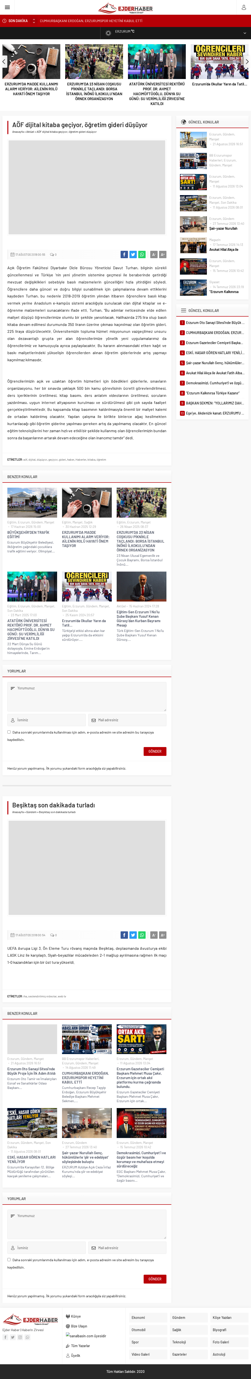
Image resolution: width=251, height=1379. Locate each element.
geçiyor (53, 459)
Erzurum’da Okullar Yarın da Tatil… (219, 84)
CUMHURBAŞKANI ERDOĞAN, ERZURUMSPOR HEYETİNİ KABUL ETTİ (85, 1077)
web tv (62, 996)
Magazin (215, 240)
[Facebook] (5, 1337)
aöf (25, 459)
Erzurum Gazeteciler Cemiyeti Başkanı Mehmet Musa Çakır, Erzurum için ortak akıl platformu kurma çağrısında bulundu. (128, 21)
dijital (32, 459)
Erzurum (24, 522)
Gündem (37, 522)
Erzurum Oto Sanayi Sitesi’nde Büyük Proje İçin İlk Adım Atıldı (31, 1071)
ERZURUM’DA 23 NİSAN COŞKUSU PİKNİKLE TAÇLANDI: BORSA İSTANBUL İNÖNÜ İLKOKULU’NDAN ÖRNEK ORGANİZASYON (94, 91)
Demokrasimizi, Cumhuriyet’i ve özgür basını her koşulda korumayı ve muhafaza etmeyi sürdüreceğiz (141, 1159)
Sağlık (88, 522)
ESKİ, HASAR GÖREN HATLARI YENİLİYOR (31, 1159)
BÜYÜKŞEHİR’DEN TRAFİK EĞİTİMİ (28, 534)
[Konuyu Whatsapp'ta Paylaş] (142, 254)
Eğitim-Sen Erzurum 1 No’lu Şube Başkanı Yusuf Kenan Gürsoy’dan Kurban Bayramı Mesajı (138, 618)
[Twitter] (13, 1337)
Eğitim (11, 522)
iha (25, 996)
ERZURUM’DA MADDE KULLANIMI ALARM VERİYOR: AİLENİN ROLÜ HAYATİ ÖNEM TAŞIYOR (31, 89)
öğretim (101, 459)
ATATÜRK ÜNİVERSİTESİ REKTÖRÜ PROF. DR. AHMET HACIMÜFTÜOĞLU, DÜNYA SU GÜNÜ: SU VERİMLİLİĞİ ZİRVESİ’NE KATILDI (157, 94)
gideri (62, 459)
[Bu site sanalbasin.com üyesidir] (94, 1336)
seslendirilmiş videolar (42, 996)
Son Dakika (15, 611)
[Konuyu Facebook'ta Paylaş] (124, 254)
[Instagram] (20, 1337)
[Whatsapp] (27, 1337)
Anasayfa (18, 131)
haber (70, 459)
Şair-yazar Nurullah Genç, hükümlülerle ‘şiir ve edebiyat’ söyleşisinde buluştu (85, 1157)
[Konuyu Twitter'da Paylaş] (133, 254)
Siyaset (214, 282)
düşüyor (42, 459)
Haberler (80, 459)
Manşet (49, 522)
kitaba (91, 459)
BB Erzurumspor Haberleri (80, 1059)
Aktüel (30, 131)
